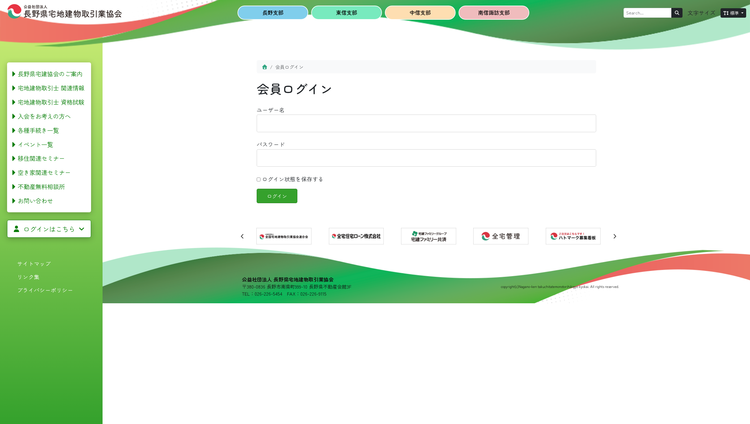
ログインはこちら (49, 228)
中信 (420, 12)
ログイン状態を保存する (292, 179)
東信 (346, 12)
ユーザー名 (271, 110)
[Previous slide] (242, 236)
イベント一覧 (35, 144)
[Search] (677, 13)
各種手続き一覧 (38, 130)
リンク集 (28, 277)
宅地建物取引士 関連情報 (51, 87)
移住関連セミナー (41, 158)
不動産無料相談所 (41, 186)
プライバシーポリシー (45, 290)
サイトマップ (34, 263)
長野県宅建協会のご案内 (50, 73)
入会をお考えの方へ (44, 116)
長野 (272, 12)
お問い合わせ (35, 200)
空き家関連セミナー (44, 172)
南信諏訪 (494, 12)
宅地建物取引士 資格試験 (51, 101)
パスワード (271, 144)
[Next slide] (614, 236)
